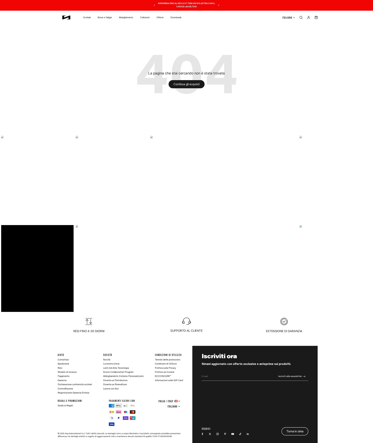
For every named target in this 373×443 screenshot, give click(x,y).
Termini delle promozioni (167, 360)
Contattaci (63, 360)
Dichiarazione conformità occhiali (75, 384)
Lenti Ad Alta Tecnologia (116, 368)
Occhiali (87, 18)
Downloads (176, 18)
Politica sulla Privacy (165, 368)
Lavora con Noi (111, 389)
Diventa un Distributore (115, 380)
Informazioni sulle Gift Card (169, 380)
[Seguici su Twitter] (210, 434)
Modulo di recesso (67, 372)
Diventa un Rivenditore (115, 384)
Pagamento (64, 376)
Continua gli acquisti (187, 84)
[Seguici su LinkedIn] (247, 434)
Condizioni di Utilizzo (166, 364)
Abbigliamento (126, 18)
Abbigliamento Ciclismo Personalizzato (123, 376)
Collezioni (144, 18)
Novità (106, 360)
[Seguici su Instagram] (217, 434)
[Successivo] (218, 5)
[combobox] (169, 401)
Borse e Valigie (105, 18)
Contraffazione (65, 389)
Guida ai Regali (65, 406)
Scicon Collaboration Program (118, 372)
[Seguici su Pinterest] (225, 434)
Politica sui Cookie (164, 372)
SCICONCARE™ (163, 376)
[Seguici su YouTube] (232, 434)
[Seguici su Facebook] (202, 434)
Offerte (159, 18)
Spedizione (63, 364)
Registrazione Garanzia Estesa (73, 393)
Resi (60, 368)
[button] (37, 179)
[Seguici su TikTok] (240, 434)
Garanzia (62, 380)
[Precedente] (154, 5)
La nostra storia (111, 364)
